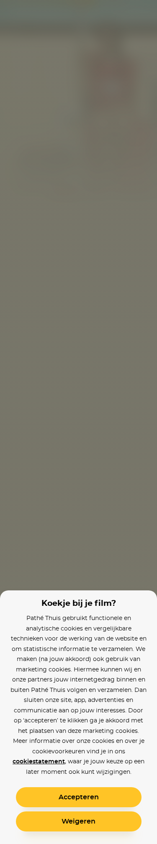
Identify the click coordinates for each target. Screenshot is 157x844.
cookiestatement (39, 762)
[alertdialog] (78, 422)
